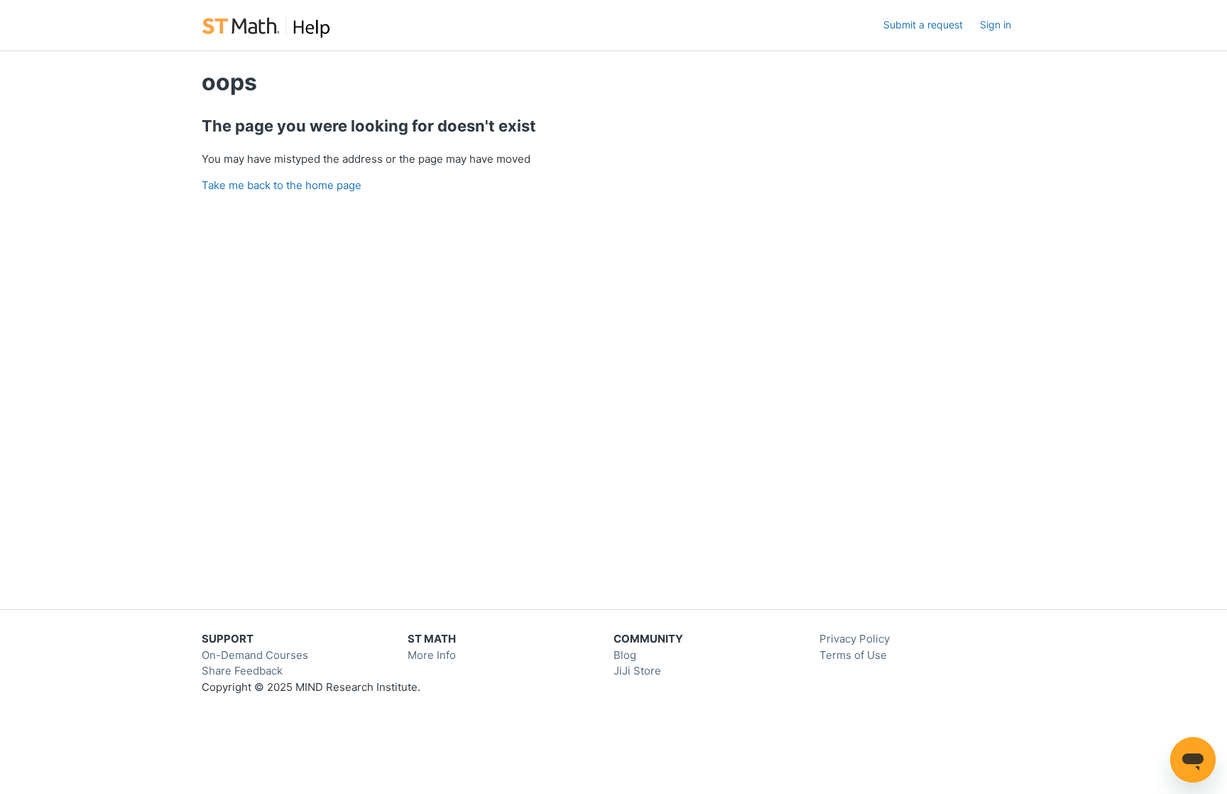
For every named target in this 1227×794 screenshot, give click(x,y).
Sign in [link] (995, 24)
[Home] (266, 25)
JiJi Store (637, 670)
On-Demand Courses (255, 655)
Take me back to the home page (281, 185)
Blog (625, 655)
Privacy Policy (854, 638)
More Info (432, 655)
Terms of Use (853, 655)
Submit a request (923, 24)
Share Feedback (242, 670)
